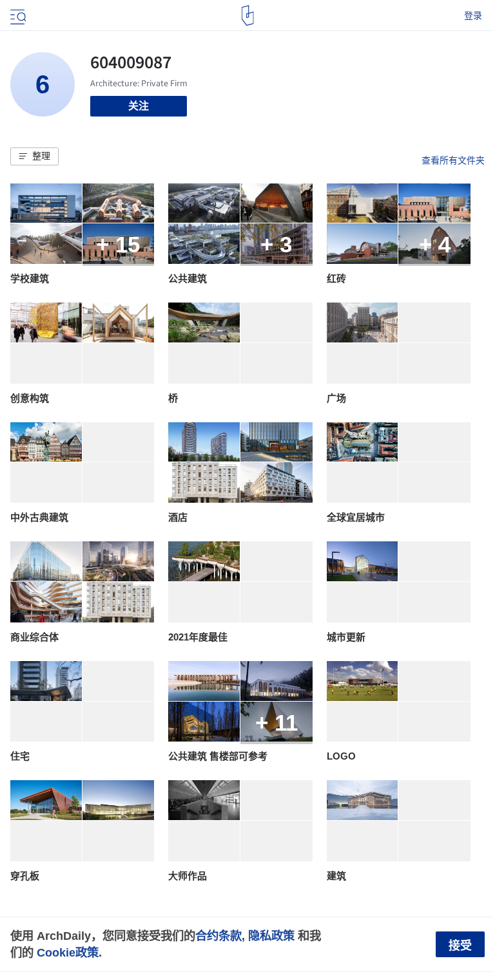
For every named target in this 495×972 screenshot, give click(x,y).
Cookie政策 (68, 952)
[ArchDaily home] (248, 15)
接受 (460, 945)
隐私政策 (271, 935)
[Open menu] (17, 15)
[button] (34, 156)
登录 (473, 15)
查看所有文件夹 (453, 160)
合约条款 (218, 935)
